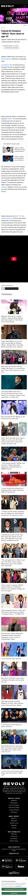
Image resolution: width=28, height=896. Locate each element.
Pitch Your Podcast (14, 807)
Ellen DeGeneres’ (6, 59)
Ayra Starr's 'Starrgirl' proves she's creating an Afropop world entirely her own (12, 680)
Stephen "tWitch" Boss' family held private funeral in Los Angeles (19, 159)
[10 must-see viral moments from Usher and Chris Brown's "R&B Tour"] (14, 762)
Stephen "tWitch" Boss (12, 288)
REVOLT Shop (14, 841)
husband (4, 187)
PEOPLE (9, 119)
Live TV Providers (14, 805)
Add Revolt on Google (12, 47)
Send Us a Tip (14, 823)
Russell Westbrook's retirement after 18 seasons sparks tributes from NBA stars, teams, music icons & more (12, 749)
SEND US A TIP (14, 853)
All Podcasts (14, 803)
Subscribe (14, 834)
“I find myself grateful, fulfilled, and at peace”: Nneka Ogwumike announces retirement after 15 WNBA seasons (13, 466)
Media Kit (14, 825)
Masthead (14, 821)
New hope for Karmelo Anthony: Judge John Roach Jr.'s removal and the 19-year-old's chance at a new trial (13, 369)
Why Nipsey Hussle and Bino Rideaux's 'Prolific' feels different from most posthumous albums (12, 703)
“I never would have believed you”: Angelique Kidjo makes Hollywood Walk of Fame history (12, 490)
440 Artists (14, 812)
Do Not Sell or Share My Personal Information (14, 889)
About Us (14, 818)
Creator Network (14, 810)
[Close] (26, 879)
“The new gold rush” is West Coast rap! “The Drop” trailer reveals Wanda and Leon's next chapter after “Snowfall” (13, 562)
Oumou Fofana (8, 45)
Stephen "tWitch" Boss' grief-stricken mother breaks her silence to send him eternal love (20, 151)
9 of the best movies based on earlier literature (11, 725)
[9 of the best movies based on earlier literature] (14, 715)
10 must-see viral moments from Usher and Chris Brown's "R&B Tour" (12, 773)
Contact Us (14, 836)
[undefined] (8, 150)
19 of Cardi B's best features (11, 659)
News (3, 28)
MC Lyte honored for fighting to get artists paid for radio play (13, 417)
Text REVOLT (14, 838)
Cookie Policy (18, 886)
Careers (14, 828)
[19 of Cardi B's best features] (14, 649)
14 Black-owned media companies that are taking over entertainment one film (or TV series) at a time (12, 513)
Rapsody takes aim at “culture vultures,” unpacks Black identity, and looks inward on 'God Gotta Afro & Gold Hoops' (12, 319)
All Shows (14, 800)
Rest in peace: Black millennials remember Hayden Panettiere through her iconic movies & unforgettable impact (11, 636)
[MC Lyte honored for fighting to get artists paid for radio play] (14, 407)
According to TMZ (6, 65)
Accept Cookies (14, 893)
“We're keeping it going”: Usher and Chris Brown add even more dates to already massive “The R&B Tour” (13, 612)
